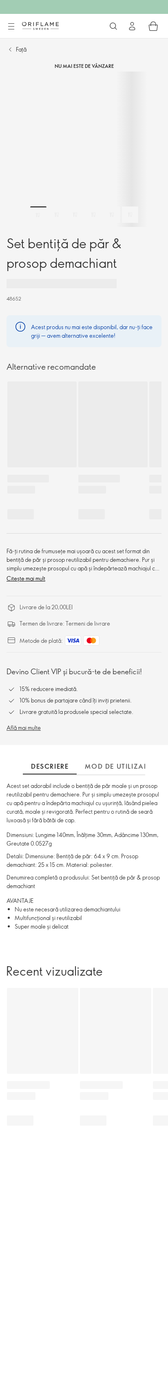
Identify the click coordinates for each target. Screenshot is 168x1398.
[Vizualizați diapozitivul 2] (57, 214)
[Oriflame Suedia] (40, 26)
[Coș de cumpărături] (153, 26)
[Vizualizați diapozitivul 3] (75, 214)
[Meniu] (11, 26)
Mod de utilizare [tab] (118, 766)
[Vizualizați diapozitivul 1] (38, 214)
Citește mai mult (26, 578)
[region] (84, 149)
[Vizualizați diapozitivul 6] (130, 214)
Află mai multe (24, 728)
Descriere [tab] (50, 766)
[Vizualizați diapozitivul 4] (93, 214)
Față (21, 49)
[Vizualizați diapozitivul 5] (112, 214)
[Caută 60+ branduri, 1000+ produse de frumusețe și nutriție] (113, 26)
